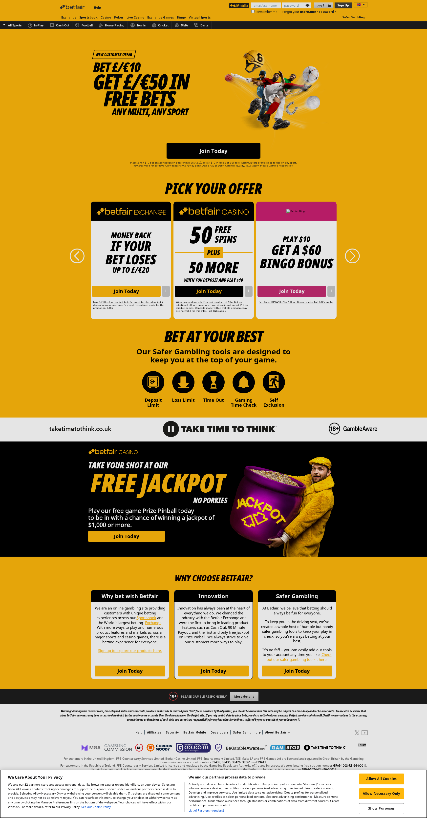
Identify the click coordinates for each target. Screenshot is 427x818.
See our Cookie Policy (96, 807)
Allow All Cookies (381, 778)
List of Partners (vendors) (206, 810)
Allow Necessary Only (381, 793)
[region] (213, 794)
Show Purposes (381, 808)
